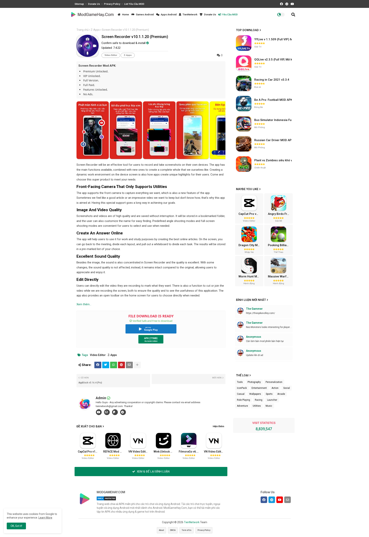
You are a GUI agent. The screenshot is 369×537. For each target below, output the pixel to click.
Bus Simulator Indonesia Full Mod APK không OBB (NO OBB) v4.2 (273, 120)
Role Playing (243, 400)
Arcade (281, 394)
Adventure (242, 406)
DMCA (172, 530)
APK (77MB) (151, 338)
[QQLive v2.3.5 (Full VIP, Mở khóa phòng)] (243, 63)
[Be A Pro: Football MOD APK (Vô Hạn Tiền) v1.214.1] (243, 103)
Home (125, 14)
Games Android (144, 14)
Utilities (257, 406)
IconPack (242, 388)
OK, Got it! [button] (16, 525)
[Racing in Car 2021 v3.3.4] (243, 83)
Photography (254, 382)
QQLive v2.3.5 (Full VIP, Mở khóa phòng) (273, 59)
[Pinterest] (121, 365)
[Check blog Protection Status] (106, 500)
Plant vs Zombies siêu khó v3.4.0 (273, 160)
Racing (258, 400)
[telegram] (123, 412)
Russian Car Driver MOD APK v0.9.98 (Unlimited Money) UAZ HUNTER (273, 140)
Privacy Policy (112, 3)
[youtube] (99, 412)
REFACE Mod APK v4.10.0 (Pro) (114, 451)
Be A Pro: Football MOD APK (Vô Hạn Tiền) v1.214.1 (273, 100)
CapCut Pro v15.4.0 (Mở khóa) (89, 451)
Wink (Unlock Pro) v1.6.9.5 (165, 451)
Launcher (272, 400)
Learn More (45, 517)
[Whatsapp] (113, 365)
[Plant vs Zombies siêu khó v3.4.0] (243, 164)
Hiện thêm (218, 426)
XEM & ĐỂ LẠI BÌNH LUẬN (153, 471)
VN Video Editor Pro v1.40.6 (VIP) (215, 451)
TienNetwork (189, 14)
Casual (240, 394)
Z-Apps (95, 29)
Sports (269, 394)
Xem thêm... (83, 304)
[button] (293, 14)
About (161, 530)
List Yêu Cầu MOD (134, 3)
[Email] (129, 365)
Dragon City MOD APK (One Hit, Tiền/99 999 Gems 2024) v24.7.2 (250, 245)
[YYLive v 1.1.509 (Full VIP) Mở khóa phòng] (243, 43)
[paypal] (115, 412)
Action (275, 388)
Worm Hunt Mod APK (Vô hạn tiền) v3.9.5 (250, 276)
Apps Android (168, 14)
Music (269, 406)
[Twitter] (105, 365)
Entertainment (259, 388)
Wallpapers (255, 394)
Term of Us (186, 530)
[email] (107, 412)
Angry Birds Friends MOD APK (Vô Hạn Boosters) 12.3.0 (280, 214)
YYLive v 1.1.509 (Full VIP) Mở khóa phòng (273, 39)
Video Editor (111, 55)
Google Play (151, 329)
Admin (101, 398)
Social (286, 388)
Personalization (274, 382)
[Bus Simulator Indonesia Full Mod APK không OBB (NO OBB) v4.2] (243, 123)
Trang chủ (82, 29)
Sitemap (80, 3)
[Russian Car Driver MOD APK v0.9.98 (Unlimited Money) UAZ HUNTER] (243, 143)
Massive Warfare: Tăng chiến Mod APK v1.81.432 (280, 276)
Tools (240, 382)
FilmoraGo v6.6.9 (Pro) (190, 451)
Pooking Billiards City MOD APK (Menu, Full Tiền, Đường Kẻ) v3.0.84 (280, 245)
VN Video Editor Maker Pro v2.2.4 (139, 451)
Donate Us (94, 3)
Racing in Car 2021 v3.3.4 (271, 79)
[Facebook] (97, 365)
